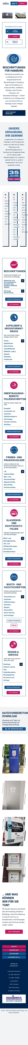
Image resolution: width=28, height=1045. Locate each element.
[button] (14, 283)
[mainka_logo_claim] (5, 2)
